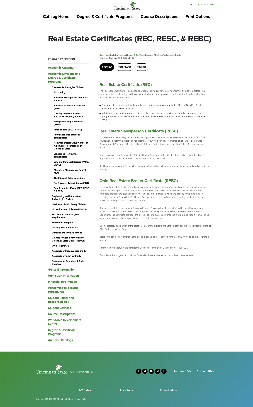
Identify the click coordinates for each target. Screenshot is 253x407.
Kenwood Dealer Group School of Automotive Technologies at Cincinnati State (71, 145)
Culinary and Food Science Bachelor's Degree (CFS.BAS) (68, 115)
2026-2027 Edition (61, 59)
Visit (190, 371)
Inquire (179, 371)
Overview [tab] (107, 67)
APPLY (212, 4)
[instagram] (157, 371)
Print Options (198, 16)
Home (101, 55)
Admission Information (63, 276)
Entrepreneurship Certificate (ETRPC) (68, 123)
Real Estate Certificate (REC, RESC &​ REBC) (71, 190)
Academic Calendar (61, 68)
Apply (201, 371)
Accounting (59, 92)
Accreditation (168, 390)
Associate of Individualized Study (69, 250)
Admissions (157, 255)
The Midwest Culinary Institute (69, 178)
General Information (62, 270)
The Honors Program (62, 222)
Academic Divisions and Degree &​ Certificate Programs (64, 78)
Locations (126, 390)
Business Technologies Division (68, 87)
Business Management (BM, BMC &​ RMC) (71, 99)
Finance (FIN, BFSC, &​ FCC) (68, 129)
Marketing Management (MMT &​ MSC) (70, 171)
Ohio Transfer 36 (60, 245)
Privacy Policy (81, 399)
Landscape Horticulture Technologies (65, 155)
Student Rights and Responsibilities (61, 300)
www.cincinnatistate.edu (81, 372)
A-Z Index (84, 390)
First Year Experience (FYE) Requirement (65, 216)
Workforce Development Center (64, 322)
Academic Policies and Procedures (63, 290)
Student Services (59, 308)
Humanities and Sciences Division (69, 209)
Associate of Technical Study (66, 255)
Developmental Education (65, 227)
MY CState (203, 4)
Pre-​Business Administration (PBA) (71, 183)
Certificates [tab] (124, 67)
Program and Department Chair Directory (68, 263)
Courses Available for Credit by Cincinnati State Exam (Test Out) (68, 239)
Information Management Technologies (66, 136)
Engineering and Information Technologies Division (66, 198)
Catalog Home (56, 16)
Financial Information (62, 282)
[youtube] (151, 371)
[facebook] (138, 371)
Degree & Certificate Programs (105, 16)
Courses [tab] (141, 67)
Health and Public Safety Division (69, 204)
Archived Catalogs (60, 340)
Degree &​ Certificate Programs (62, 332)
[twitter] (145, 371)
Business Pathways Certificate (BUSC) (69, 107)
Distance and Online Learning (67, 232)
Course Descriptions (159, 16)
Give (211, 371)
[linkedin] (164, 371)
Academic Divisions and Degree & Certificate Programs (129, 55)
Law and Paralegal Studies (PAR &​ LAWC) (71, 163)
